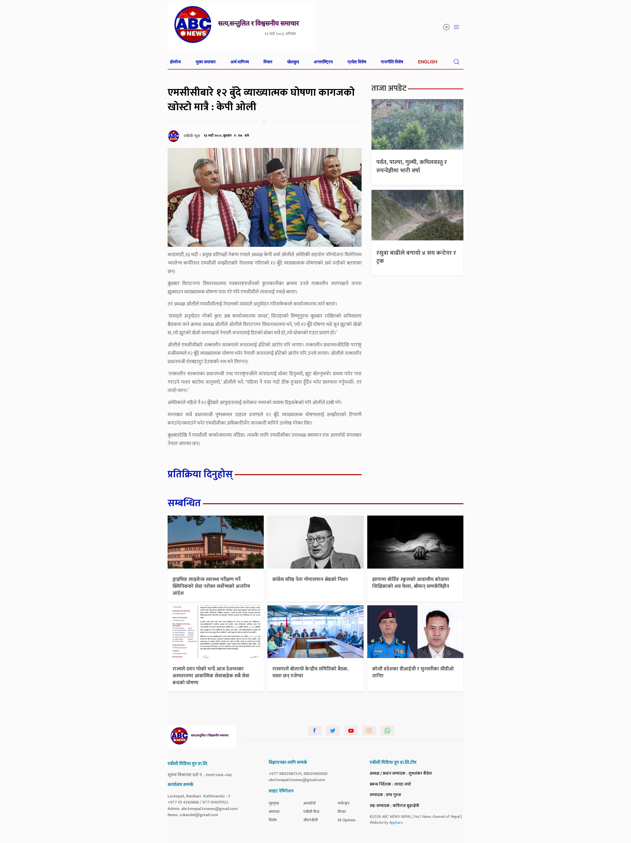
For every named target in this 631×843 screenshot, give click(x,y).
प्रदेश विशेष (357, 61)
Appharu (396, 822)
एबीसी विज (311, 811)
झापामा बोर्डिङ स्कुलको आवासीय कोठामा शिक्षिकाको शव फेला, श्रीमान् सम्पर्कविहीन (410, 583)
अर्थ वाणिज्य (239, 61)
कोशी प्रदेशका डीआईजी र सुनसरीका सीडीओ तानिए (413, 672)
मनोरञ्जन (344, 803)
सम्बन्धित (184, 503)
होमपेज (175, 61)
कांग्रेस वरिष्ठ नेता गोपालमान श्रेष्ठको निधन (310, 579)
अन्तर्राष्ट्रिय (323, 61)
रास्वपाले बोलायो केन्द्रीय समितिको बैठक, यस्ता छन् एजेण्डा (310, 672)
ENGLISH (427, 61)
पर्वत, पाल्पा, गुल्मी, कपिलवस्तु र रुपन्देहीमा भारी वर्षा (411, 166)
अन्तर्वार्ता (309, 803)
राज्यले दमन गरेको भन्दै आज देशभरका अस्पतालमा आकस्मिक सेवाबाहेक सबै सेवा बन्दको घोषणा (211, 676)
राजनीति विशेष (392, 61)
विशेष (273, 820)
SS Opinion (346, 820)
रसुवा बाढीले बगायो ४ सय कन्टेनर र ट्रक (416, 257)
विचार (267, 61)
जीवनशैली (310, 820)
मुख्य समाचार (206, 61)
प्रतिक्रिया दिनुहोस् (200, 474)
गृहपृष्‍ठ (274, 803)
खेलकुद (293, 61)
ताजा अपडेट (388, 88)
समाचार (274, 811)
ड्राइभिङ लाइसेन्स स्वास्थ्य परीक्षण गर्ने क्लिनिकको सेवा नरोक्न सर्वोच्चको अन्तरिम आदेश (211, 586)
